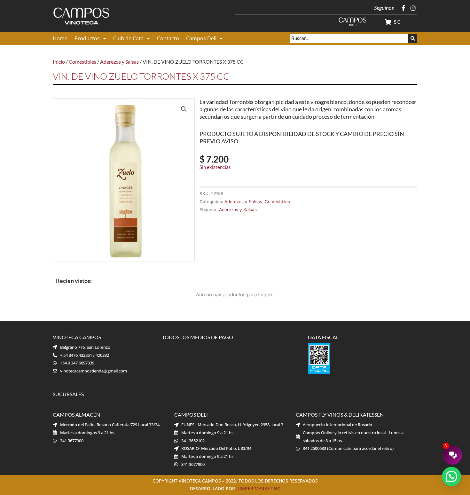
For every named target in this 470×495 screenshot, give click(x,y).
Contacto (168, 38)
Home (60, 38)
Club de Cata (128, 38)
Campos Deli (201, 38)
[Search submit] (412, 38)
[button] (184, 109)
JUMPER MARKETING (258, 488)
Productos (87, 38)
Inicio (59, 62)
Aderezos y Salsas (119, 62)
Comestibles (82, 62)
